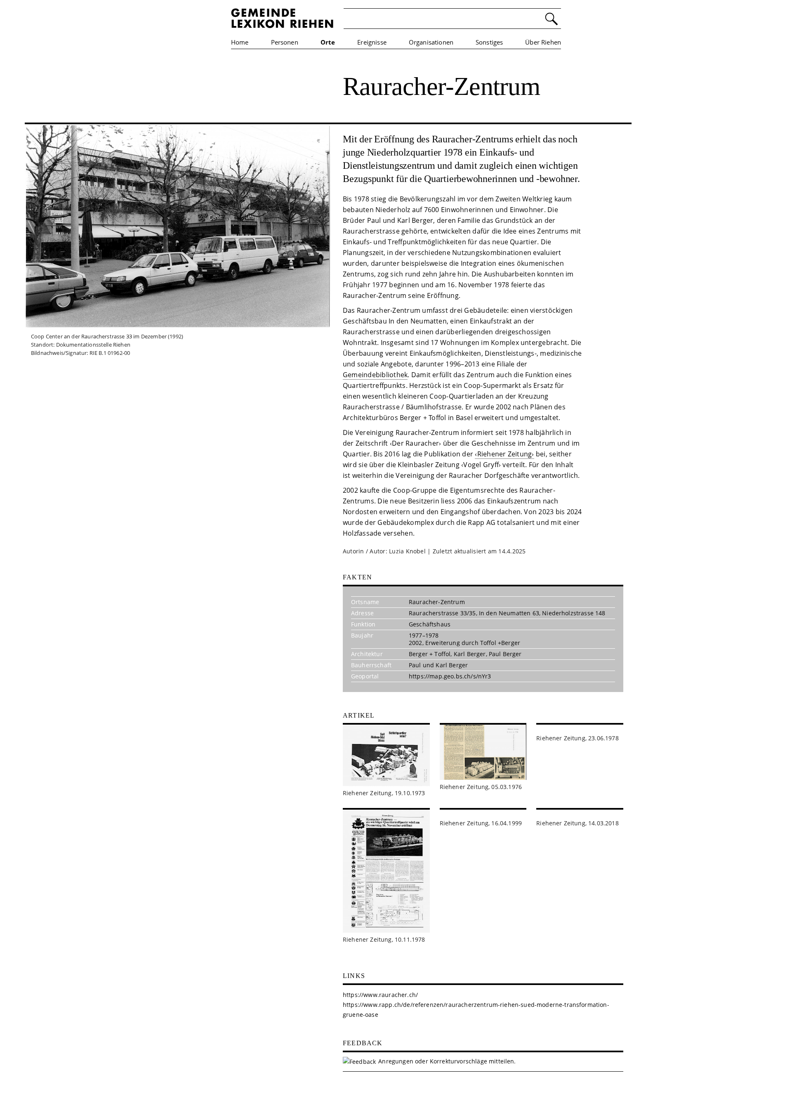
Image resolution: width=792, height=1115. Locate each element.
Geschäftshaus (429, 624)
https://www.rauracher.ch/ (380, 995)
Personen (284, 42)
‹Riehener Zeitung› (504, 453)
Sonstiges (489, 42)
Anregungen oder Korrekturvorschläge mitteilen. (447, 1061)
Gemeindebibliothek (375, 374)
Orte (328, 42)
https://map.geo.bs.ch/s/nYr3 (450, 676)
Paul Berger (505, 654)
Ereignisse (372, 42)
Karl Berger (470, 654)
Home (240, 42)
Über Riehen (543, 42)
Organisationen (431, 42)
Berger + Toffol (429, 654)
